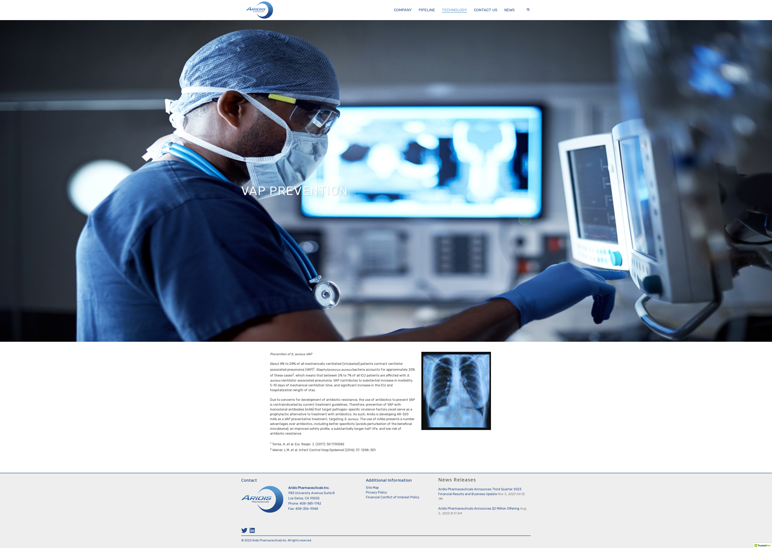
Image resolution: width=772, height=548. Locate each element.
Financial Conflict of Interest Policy (392, 497)
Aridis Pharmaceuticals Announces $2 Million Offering (478, 508)
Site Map (372, 488)
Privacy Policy (376, 492)
